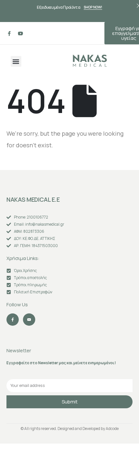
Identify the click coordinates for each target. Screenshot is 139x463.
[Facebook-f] (12, 319)
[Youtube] (20, 33)
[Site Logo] (90, 60)
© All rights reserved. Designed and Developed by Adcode (70, 428)
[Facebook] (9, 33)
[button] (16, 61)
